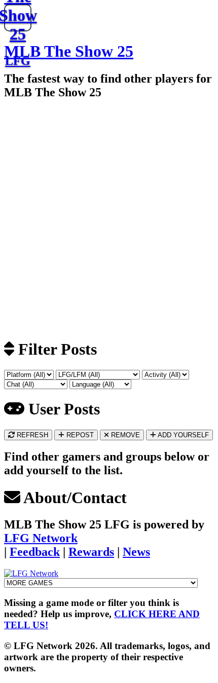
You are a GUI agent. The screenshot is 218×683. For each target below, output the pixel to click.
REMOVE (124, 435)
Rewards (91, 551)
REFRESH (31, 435)
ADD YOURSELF (182, 435)
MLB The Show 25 (68, 51)
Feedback (35, 551)
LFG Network (41, 538)
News (136, 551)
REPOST (79, 435)
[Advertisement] (109, 218)
